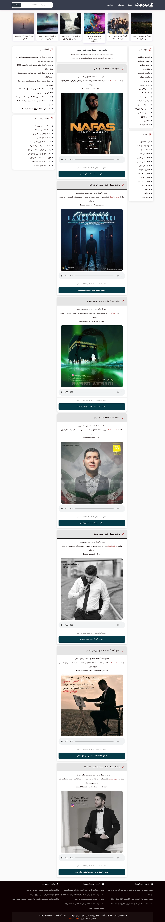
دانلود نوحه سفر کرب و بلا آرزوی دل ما (44, 894)
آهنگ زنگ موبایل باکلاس (41, 130)
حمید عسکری (145, 65)
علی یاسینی (145, 93)
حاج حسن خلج (144, 153)
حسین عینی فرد (144, 181)
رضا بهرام (146, 69)
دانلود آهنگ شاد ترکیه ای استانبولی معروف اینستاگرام (132, 903)
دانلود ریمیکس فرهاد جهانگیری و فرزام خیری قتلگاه (84, 890)
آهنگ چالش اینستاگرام (42, 133)
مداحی (110, 5)
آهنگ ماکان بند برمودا (42, 137)
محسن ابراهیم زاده (142, 108)
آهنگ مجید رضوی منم (42, 126)
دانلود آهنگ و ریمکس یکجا (40, 141)
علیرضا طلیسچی (144, 73)
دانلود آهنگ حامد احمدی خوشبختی (105, 185)
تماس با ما (73, 918)
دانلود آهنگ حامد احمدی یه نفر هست (104, 301)
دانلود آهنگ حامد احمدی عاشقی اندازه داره (101, 767)
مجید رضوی (145, 116)
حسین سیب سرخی (143, 173)
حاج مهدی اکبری (143, 157)
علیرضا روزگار (145, 77)
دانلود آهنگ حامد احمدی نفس (107, 68)
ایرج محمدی (145, 141)
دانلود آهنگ (112, 80)
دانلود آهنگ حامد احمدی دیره (107, 534)
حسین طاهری (144, 177)
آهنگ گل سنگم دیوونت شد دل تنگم (36, 108)
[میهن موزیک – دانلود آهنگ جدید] (144, 5)
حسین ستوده (144, 169)
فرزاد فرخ (146, 81)
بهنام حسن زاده (143, 145)
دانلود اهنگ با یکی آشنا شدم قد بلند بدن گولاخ (32, 97)
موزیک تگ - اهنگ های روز (40, 157)
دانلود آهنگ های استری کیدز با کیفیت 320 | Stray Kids (132, 899)
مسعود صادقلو (144, 105)
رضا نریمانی (145, 197)
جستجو (16, 5)
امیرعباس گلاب (144, 57)
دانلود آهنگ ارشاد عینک (41, 161)
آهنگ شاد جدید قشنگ (42, 165)
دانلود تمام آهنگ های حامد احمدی (92, 50)
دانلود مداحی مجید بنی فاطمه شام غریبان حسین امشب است (35, 899)
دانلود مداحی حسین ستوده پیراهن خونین (42, 890)
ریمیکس (120, 5)
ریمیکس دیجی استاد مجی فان (39, 149)
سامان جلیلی (145, 85)
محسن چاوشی (144, 97)
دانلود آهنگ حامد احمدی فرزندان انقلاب (103, 650)
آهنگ (130, 5)
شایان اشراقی (144, 89)
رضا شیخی (146, 189)
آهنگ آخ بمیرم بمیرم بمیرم (40, 145)
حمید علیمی (145, 185)
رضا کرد (147, 193)
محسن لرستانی (144, 112)
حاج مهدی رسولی (143, 161)
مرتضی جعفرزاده (143, 101)
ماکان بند (146, 120)
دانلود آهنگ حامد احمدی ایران (107, 417)
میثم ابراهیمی (144, 124)
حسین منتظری (144, 61)
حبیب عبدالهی (144, 165)
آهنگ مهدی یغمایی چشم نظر (39, 153)
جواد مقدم (145, 149)
